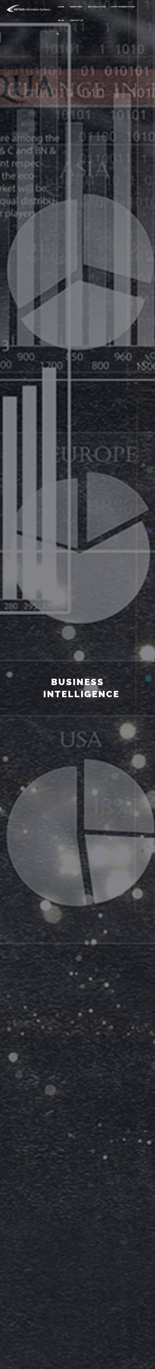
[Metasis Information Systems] (28, 8)
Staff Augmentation (123, 7)
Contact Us (76, 20)
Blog (61, 20)
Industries (76, 7)
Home (61, 7)
